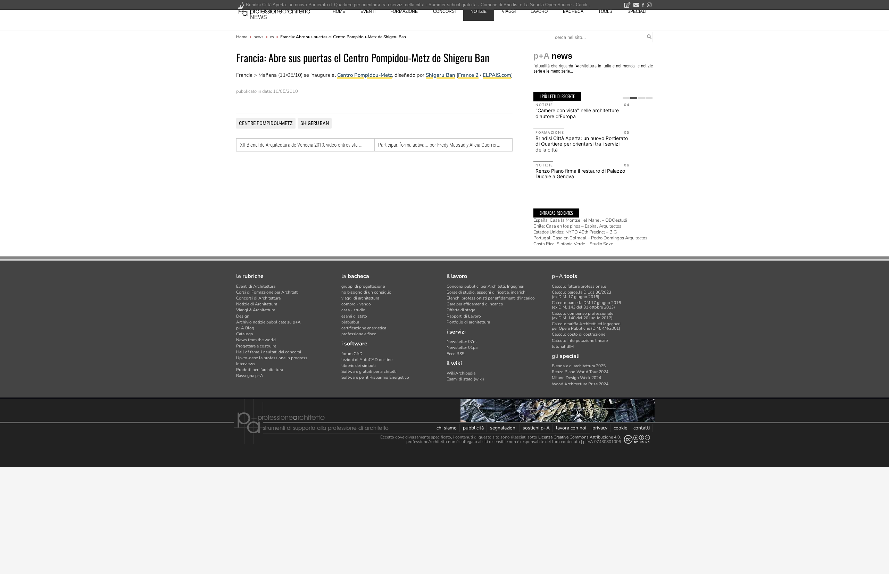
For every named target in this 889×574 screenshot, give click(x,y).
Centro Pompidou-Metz (364, 75)
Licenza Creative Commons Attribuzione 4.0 (579, 437)
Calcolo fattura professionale (579, 286)
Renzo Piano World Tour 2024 (580, 372)
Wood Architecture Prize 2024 (580, 384)
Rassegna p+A (249, 375)
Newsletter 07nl (462, 341)
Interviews (245, 364)
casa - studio (353, 310)
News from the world (256, 340)
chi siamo (447, 428)
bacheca (573, 11)
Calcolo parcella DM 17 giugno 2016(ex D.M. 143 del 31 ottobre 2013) (586, 305)
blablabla (350, 322)
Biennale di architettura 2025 (579, 366)
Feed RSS (455, 353)
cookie (620, 428)
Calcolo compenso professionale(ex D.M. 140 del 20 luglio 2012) (582, 316)
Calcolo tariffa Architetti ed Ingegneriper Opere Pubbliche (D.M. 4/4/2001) (586, 326)
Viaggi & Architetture (255, 310)
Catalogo (244, 334)
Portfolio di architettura (468, 322)
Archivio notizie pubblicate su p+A (268, 322)
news (258, 17)
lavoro (539, 11)
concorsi (444, 11)
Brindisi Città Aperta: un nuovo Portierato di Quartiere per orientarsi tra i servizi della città (581, 144)
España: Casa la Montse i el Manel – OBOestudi (580, 220)
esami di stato (354, 316)
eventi (367, 11)
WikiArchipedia (461, 373)
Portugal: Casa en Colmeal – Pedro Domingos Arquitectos (590, 238)
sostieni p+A (536, 428)
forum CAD (352, 353)
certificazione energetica (363, 328)
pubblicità (473, 428)
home (339, 11)
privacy (599, 428)
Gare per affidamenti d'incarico (475, 304)
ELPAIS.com (497, 75)
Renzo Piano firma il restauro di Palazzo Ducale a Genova (580, 174)
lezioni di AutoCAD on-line (366, 359)
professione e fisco (358, 334)
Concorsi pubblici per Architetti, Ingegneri (485, 286)
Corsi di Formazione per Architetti (267, 292)
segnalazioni (503, 428)
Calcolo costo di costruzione (578, 334)
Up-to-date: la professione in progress (271, 358)
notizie (479, 11)
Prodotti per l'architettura (259, 369)
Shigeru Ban (440, 75)
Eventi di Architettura (255, 286)
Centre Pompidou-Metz (266, 123)
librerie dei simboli (358, 365)
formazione (404, 11)
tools (605, 11)
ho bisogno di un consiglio (366, 292)
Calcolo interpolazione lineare (580, 340)
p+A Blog (245, 328)
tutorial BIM (563, 346)
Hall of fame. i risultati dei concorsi (268, 352)
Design (242, 316)
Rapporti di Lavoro (464, 316)
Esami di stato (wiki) (465, 379)
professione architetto (274, 10)
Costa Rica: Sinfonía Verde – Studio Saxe (573, 244)
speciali (637, 11)
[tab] (626, 98)
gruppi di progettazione (363, 286)
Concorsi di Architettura (258, 298)
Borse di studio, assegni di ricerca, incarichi (486, 292)
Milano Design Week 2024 (576, 377)
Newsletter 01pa (462, 347)
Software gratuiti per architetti (369, 371)
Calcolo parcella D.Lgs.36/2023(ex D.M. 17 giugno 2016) (581, 294)
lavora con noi (571, 428)
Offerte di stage (461, 310)
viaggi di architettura (360, 298)
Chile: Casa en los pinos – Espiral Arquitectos (577, 226)
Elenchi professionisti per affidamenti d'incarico (491, 298)
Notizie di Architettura (256, 304)
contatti (641, 428)
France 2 (468, 75)
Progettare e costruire (256, 346)
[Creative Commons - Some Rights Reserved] (637, 439)
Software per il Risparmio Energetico (375, 377)
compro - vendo (356, 304)
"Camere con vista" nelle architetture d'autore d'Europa (577, 113)
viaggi (509, 11)
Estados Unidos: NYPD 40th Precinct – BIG (575, 232)
